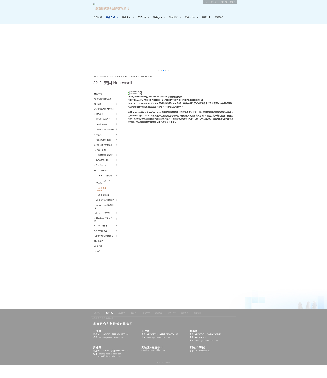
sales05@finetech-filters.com (110, 356)
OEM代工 (98, 251)
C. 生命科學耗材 (100, 124)
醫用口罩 (97, 104)
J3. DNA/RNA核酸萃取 (105, 200)
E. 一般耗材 (98, 135)
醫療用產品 (98, 241)
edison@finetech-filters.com (110, 354)
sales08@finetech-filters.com (111, 337)
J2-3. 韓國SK (103, 195)
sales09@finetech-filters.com (158, 337)
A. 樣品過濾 (98, 114)
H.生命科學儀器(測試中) (103, 155)
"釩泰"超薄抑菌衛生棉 (102, 99)
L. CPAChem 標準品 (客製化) (103, 219)
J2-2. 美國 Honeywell (101, 189)
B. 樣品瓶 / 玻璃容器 (102, 119)
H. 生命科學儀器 (100, 150)
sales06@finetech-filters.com (206, 340)
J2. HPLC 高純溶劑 (128, 76)
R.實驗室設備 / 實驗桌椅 (103, 236)
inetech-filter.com (158, 350)
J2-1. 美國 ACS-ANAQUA (103, 182)
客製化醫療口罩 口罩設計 (104, 109)
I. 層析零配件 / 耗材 (102, 160)
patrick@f (145, 350)
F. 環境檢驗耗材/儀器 (102, 140)
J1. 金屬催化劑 (102, 170)
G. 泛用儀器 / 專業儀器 (103, 145)
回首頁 (96, 76)
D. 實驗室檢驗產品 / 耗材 (104, 130)
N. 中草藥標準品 (100, 231)
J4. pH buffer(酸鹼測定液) (104, 206)
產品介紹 (103, 76)
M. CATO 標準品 (100, 226)
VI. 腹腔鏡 (98, 246)
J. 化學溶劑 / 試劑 (114, 76)
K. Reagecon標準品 (102, 213)
